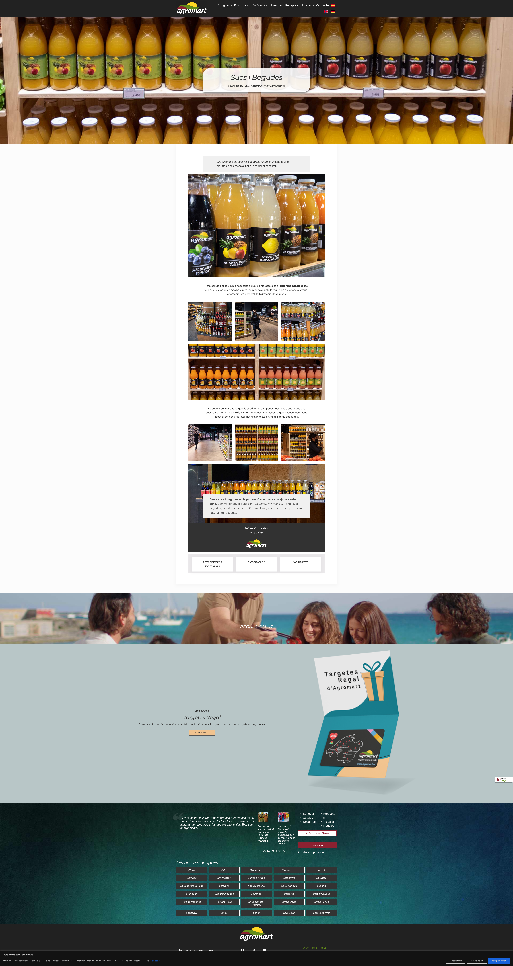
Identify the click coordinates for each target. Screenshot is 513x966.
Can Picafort (224, 877)
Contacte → (317, 845)
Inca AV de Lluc (256, 885)
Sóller (256, 912)
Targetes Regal (202, 717)
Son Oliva (289, 912)
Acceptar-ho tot (499, 961)
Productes (256, 562)
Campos (192, 877)
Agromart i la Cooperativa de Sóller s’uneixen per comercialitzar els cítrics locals (286, 835)
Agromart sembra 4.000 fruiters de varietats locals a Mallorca (266, 833)
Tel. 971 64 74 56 (278, 851)
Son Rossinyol (321, 912)
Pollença (256, 893)
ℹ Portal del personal (311, 852)
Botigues (309, 813)
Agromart (259, 724)
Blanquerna (289, 870)
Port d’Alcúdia (321, 893)
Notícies (328, 825)
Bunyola (321, 870)
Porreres (289, 893)
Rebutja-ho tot (476, 961)
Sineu (224, 912)
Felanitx (224, 885)
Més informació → (202, 732)
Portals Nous (224, 901)
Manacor (191, 893)
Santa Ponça (321, 901)
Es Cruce (321, 877)
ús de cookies (155, 961)
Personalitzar (456, 961)
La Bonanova (289, 885)
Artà (224, 870)
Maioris (321, 885)
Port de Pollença (191, 901)
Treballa (328, 821)
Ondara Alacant (224, 893)
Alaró (191, 870)
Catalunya (289, 877)
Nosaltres (300, 562)
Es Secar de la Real (191, 885)
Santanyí (191, 912)
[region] (256, 958)
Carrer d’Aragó (256, 877)
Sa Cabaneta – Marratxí (256, 903)
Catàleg (308, 817)
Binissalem (256, 870)
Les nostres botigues (212, 564)
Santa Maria (289, 901)
